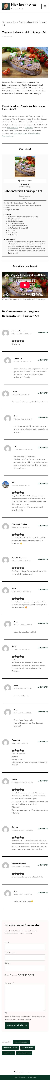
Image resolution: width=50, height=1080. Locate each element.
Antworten (43, 332)
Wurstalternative (24, 1053)
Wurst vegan (8, 1053)
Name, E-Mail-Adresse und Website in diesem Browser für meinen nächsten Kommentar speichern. (25, 1018)
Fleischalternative (21, 1042)
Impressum (32, 1072)
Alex (15, 416)
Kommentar (9, 983)
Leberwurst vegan (10, 1047)
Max (13, 482)
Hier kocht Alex (12, 128)
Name (7, 942)
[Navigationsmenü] (44, 6)
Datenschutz (19, 1072)
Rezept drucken (26, 180)
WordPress (32, 1077)
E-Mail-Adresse (11, 953)
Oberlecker (29, 128)
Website (7, 963)
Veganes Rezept (28, 1047)
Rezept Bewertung (11, 975)
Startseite (6, 22)
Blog (14, 22)
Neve (15, 1077)
